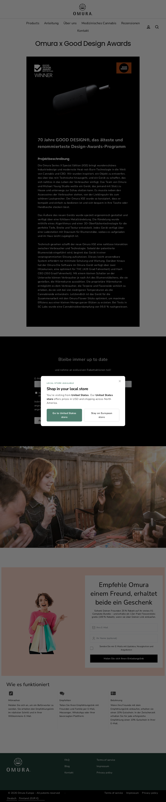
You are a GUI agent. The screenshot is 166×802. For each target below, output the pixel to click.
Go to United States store (64, 415)
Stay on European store (101, 415)
